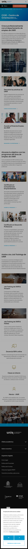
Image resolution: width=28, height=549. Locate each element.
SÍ (19, 537)
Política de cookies (14, 531)
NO (8, 537)
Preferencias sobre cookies (14, 543)
